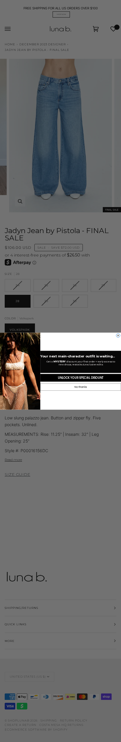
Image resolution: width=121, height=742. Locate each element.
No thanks (80, 387)
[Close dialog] (118, 335)
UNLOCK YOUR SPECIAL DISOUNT (80, 378)
